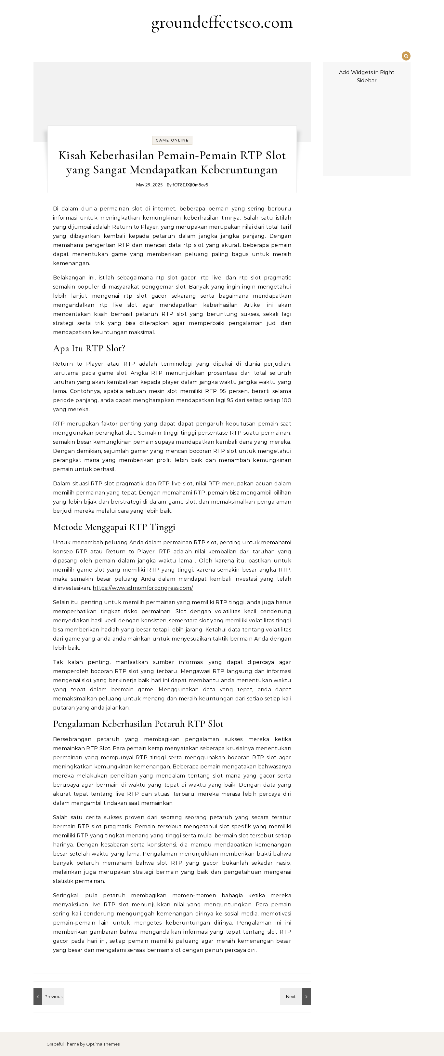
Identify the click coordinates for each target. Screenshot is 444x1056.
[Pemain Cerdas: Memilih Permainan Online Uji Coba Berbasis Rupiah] (48, 996)
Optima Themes (103, 1044)
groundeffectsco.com (222, 22)
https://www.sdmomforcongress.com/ (143, 588)
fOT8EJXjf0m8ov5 (190, 185)
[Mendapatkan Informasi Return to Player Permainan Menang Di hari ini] (296, 996)
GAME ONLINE (172, 140)
